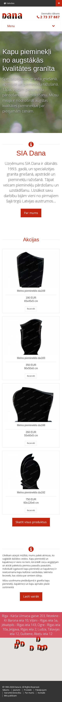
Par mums (31, 213)
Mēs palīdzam (10, 695)
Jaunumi (16, 690)
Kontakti (41, 692)
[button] (42, 648)
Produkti (28, 690)
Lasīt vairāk (31, 596)
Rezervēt (31, 308)
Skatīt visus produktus (31, 522)
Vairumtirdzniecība (12, 692)
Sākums (5, 690)
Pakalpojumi (41, 690)
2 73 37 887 (50, 16)
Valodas (10, 3)
